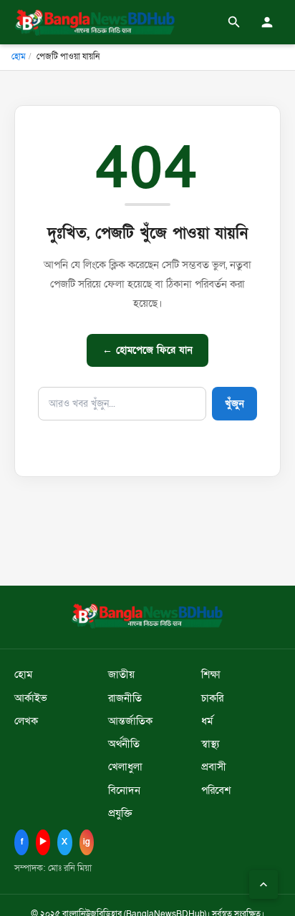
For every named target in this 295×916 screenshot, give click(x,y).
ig (86, 841)
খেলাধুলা (125, 767)
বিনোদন (124, 790)
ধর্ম (207, 721)
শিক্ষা (211, 674)
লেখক (26, 721)
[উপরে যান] (263, 884)
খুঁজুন (234, 403)
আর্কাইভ (30, 698)
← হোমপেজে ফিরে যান (147, 350)
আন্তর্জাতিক (130, 721)
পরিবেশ (216, 790)
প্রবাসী (213, 767)
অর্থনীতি (124, 744)
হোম (18, 56)
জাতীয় (121, 674)
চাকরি (212, 698)
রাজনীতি (125, 698)
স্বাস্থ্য (210, 744)
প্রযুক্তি (120, 813)
